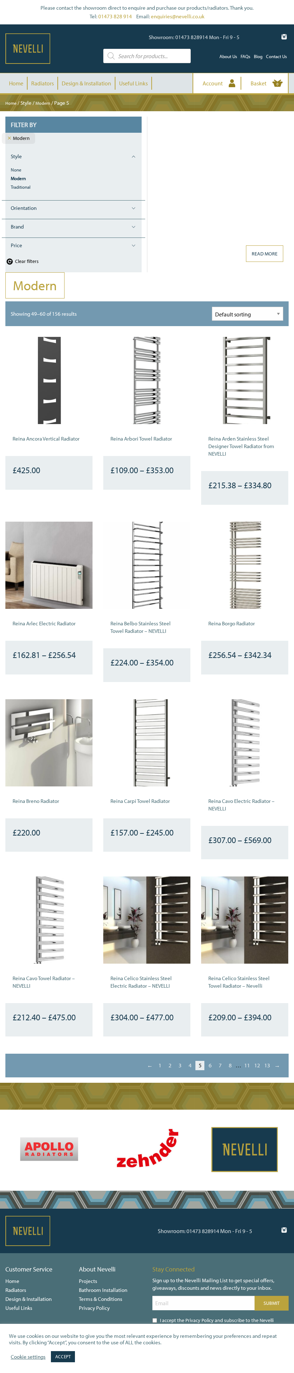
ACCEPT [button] (63, 1356)
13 (267, 1065)
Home (16, 83)
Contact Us (276, 56)
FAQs (245, 56)
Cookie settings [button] (28, 1357)
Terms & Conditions (100, 1299)
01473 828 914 (115, 16)
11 (247, 1065)
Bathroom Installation (103, 1290)
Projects (88, 1281)
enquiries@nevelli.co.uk (177, 16)
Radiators (42, 83)
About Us (228, 56)
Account (213, 83)
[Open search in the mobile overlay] (146, 56)
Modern (42, 103)
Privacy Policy (94, 1307)
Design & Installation (86, 83)
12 (257, 1065)
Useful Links (133, 83)
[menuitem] (228, 56)
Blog (258, 56)
